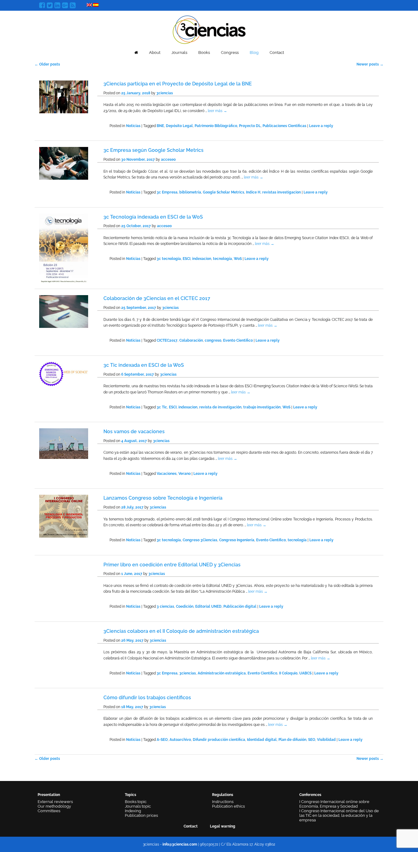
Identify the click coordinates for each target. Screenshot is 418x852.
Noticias (133, 126)
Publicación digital (239, 606)
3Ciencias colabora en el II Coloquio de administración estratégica (181, 631)
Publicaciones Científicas (284, 126)
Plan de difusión (292, 740)
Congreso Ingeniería (236, 540)
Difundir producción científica (219, 740)
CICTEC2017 (167, 340)
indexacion (201, 259)
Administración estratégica (222, 673)
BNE (160, 126)
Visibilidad (326, 740)
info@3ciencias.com (179, 844)
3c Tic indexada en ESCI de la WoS (143, 365)
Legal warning (222, 826)
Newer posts (369, 64)
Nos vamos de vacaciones (134, 431)
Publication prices (141, 815)
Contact (277, 52)
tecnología (222, 259)
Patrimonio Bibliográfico (216, 126)
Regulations (222, 795)
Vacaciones (167, 473)
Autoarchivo (180, 740)
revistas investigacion (281, 192)
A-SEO (162, 740)
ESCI (186, 259)
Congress (230, 52)
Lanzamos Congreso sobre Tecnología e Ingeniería (162, 498)
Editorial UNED (208, 606)
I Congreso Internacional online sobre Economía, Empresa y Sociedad (334, 804)
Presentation (49, 795)
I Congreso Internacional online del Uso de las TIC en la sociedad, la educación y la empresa (339, 815)
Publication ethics (228, 806)
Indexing (133, 811)
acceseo (168, 159)
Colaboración (191, 340)
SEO (311, 740)
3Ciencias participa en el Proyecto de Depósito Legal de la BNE (177, 84)
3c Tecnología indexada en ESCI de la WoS (153, 217)
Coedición (184, 606)
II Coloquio (288, 673)
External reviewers (55, 801)
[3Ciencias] (209, 29)
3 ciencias (165, 606)
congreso (213, 340)
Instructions (222, 801)
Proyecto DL (250, 126)
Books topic (136, 801)
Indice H (253, 192)
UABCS (305, 673)
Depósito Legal (179, 126)
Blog (254, 52)
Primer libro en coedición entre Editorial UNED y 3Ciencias (172, 565)
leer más (217, 111)
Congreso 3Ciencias (200, 540)
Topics (130, 795)
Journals (179, 52)
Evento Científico (238, 340)
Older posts (47, 64)
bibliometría (190, 192)
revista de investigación (220, 407)
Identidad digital (262, 740)
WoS (238, 259)
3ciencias (164, 93)
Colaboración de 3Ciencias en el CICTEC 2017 (156, 298)
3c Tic (162, 407)
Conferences (310, 795)
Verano (184, 473)
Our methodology (54, 806)
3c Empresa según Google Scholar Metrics (153, 150)
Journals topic (138, 806)
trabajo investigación (262, 407)
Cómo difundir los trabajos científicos (147, 697)
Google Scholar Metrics (223, 192)
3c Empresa (167, 192)
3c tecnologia (169, 259)
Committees (49, 811)
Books (204, 52)
